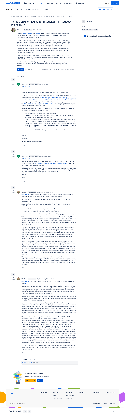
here (25, 283)
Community (29, 3)
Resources (69, 398)
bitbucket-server (87, 29)
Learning (50, 3)
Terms (105, 403)
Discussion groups (32, 9)
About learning (70, 395)
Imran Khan (25, 84)
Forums (41, 3)
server (96, 29)
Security (112, 403)
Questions (33, 16)
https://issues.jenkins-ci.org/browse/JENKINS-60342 (39, 104)
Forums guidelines (57, 398)
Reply (23, 145)
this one (25, 33)
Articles (45, 9)
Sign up (115, 3)
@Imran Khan (25, 194)
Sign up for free (30, 380)
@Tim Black (26, 86)
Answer (20, 69)
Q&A (19, 9)
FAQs (54, 395)
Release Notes (79, 3)
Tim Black (20, 29)
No (29, 411)
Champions (68, 3)
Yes (25, 411)
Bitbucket (26, 16)
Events (58, 3)
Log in (107, 3)
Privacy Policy (96, 403)
